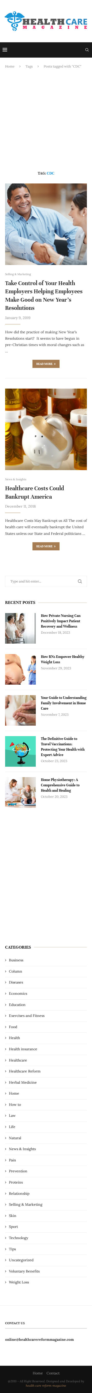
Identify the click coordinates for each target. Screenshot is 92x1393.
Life (12, 1126)
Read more (44, 364)
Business (16, 960)
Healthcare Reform (25, 1071)
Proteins (16, 1182)
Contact (53, 1373)
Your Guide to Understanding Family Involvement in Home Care (64, 703)
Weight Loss (19, 1282)
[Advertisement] (46, 120)
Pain (12, 1160)
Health (14, 1038)
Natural (15, 1138)
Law (12, 1115)
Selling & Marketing (25, 1204)
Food (13, 1027)
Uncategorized (21, 1260)
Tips (12, 1249)
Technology (18, 1238)
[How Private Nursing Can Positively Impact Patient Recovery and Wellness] (20, 628)
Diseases (16, 982)
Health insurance (23, 1049)
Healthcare (18, 1060)
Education (17, 1004)
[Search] (86, 50)
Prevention (18, 1171)
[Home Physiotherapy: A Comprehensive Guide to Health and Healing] (20, 792)
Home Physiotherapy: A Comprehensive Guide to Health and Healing (60, 785)
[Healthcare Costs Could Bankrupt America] (46, 429)
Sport (13, 1226)
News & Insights (22, 1149)
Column (15, 971)
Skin (12, 1215)
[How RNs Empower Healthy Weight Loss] (20, 669)
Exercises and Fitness (26, 1015)
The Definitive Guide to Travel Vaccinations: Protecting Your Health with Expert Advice (63, 747)
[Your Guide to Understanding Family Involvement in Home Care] (20, 710)
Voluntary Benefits (24, 1271)
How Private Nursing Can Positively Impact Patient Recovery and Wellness (60, 621)
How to (15, 1104)
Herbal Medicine (23, 1082)
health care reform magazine (46, 1385)
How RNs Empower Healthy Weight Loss (63, 659)
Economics (18, 993)
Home (10, 66)
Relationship (19, 1193)
